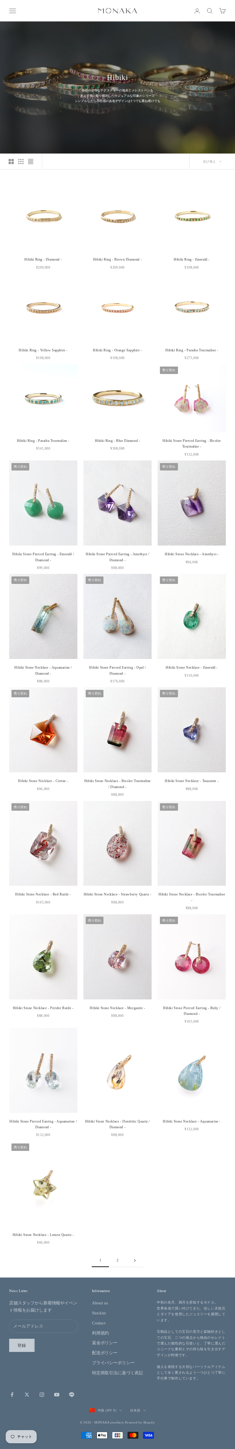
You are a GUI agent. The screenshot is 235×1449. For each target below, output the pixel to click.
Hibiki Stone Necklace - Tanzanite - (192, 781)
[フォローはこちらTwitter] (27, 1394)
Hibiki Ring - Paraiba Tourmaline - (191, 350)
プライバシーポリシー (113, 1363)
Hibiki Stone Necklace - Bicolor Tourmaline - (191, 897)
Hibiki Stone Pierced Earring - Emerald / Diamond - (43, 557)
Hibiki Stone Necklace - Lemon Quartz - (43, 1235)
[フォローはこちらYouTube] (57, 1394)
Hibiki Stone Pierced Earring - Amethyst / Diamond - (117, 557)
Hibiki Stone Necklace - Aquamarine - (192, 1121)
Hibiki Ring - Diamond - (43, 259)
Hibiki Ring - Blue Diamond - (117, 441)
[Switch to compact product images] (30, 161)
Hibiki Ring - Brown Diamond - (117, 259)
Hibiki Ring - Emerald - (192, 259)
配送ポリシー (104, 1352)
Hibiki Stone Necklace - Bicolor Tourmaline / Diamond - (117, 784)
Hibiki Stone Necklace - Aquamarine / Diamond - (43, 670)
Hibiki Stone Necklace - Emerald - (192, 668)
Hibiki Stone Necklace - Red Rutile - (43, 894)
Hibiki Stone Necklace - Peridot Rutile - (43, 1008)
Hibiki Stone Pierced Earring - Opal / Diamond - (117, 670)
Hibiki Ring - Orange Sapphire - (117, 350)
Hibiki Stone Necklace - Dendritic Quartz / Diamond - (117, 1124)
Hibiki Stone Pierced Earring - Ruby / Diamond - (191, 1011)
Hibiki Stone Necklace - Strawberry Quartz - (118, 894)
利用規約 (100, 1333)
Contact (98, 1323)
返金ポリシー (104, 1342)
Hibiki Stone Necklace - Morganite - (117, 1008)
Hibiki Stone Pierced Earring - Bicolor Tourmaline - (191, 443)
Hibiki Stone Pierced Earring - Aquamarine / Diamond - (43, 1124)
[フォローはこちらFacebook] (12, 1394)
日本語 (135, 1410)
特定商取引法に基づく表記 (117, 1373)
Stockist (99, 1313)
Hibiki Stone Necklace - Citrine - (43, 781)
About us (100, 1303)
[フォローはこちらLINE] (72, 1394)
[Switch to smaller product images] (20, 161)
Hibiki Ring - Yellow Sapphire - (43, 350)
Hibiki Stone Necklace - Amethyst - (192, 554)
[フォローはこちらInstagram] (42, 1394)
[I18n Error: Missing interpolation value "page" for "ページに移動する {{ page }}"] (134, 1260)
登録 (21, 1345)
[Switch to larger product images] (11, 161)
